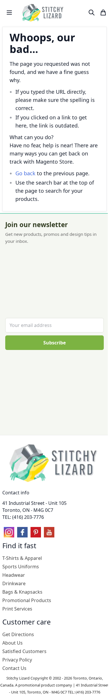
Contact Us (14, 668)
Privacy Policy (17, 660)
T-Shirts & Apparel (22, 558)
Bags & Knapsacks (22, 592)
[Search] (91, 12)
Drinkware (14, 583)
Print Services (17, 609)
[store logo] (43, 12)
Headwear (13, 575)
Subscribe (54, 342)
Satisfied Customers (24, 651)
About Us (12, 643)
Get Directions (18, 634)
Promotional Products (26, 600)
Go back (25, 173)
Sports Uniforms (20, 566)
